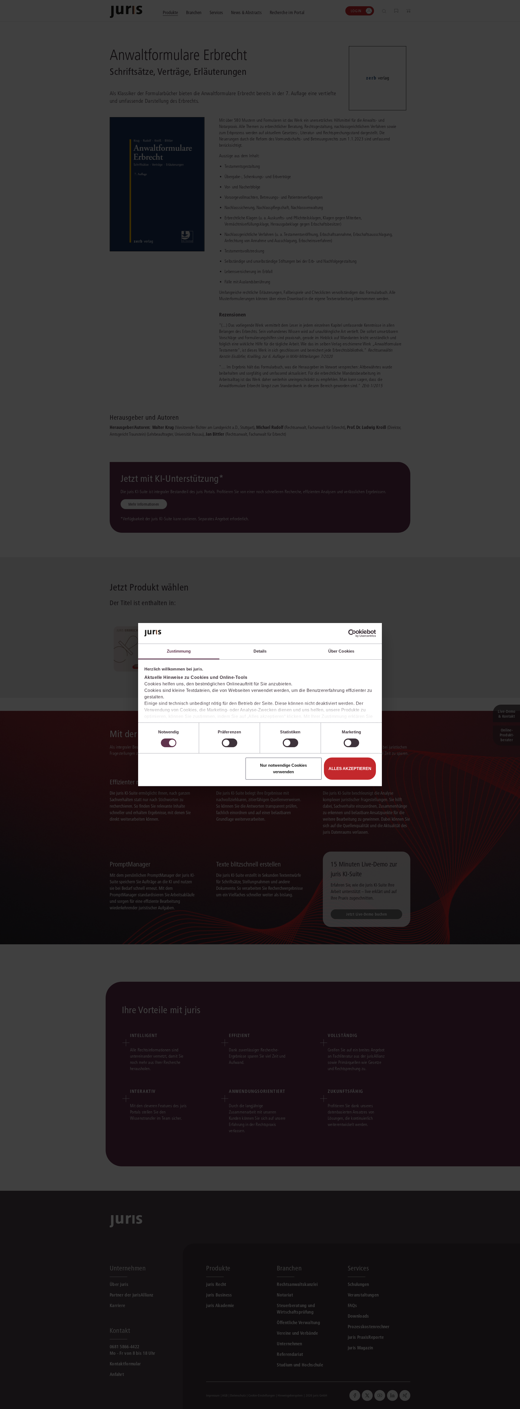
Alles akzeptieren (350, 768)
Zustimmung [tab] (179, 651)
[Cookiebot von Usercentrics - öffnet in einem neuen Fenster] (352, 633)
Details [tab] (260, 651)
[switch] (229, 743)
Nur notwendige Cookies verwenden (283, 768)
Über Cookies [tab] (341, 651)
